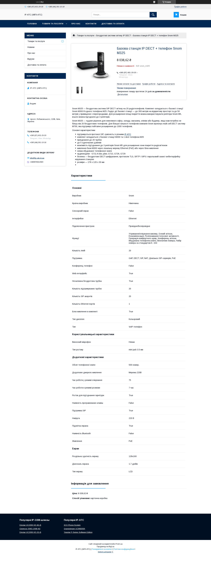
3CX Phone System (72, 525)
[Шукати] (153, 14)
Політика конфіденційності (124, 549)
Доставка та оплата (112, 24)
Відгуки (30, 59)
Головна (32, 24)
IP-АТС (127, 134)
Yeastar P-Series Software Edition (78, 532)
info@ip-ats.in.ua (37, 158)
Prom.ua (119, 544)
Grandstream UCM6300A (74, 529)
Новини (30, 47)
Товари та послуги (52, 24)
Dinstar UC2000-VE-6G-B (30, 525)
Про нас (75, 24)
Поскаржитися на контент (102, 549)
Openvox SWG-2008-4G (30, 529)
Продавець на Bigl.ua (105, 547)
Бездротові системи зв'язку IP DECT (113, 35)
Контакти (91, 24)
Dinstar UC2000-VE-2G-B (30, 532)
